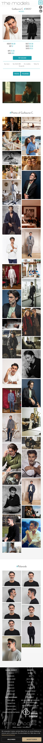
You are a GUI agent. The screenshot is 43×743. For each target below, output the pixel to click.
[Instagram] (40, 12)
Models (30, 670)
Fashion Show (30, 691)
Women (30, 673)
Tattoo (30, 685)
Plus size (30, 682)
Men (30, 676)
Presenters (11, 706)
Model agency (11, 670)
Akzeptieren (32, 739)
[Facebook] (40, 8)
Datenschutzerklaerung (8, 735)
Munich (11, 685)
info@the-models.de (32, 705)
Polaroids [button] (25, 74)
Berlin (11, 673)
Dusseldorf (11, 679)
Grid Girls (11, 700)
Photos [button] (16, 74)
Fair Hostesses (11, 697)
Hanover (11, 688)
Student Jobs (11, 709)
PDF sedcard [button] (22, 58)
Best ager (30, 679)
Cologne (11, 682)
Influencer (30, 694)
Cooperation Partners (11, 712)
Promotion (11, 703)
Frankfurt (11, 694)
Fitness (30, 688)
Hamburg (11, 676)
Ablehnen (11, 739)
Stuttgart (11, 691)
